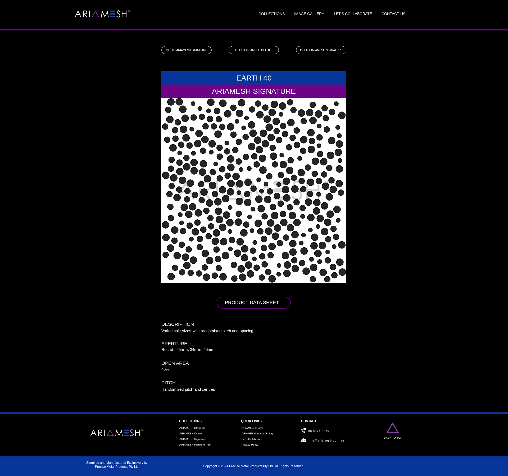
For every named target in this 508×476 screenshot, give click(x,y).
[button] (272, 14)
